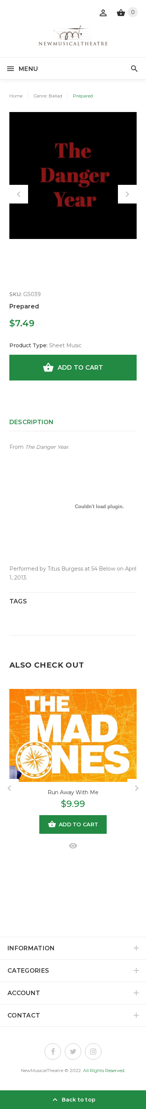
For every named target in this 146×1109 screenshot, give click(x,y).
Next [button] (127, 194)
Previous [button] (18, 194)
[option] (73, 175)
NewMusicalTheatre (42, 1070)
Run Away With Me (73, 792)
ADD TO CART (80, 367)
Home (15, 96)
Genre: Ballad (47, 96)
